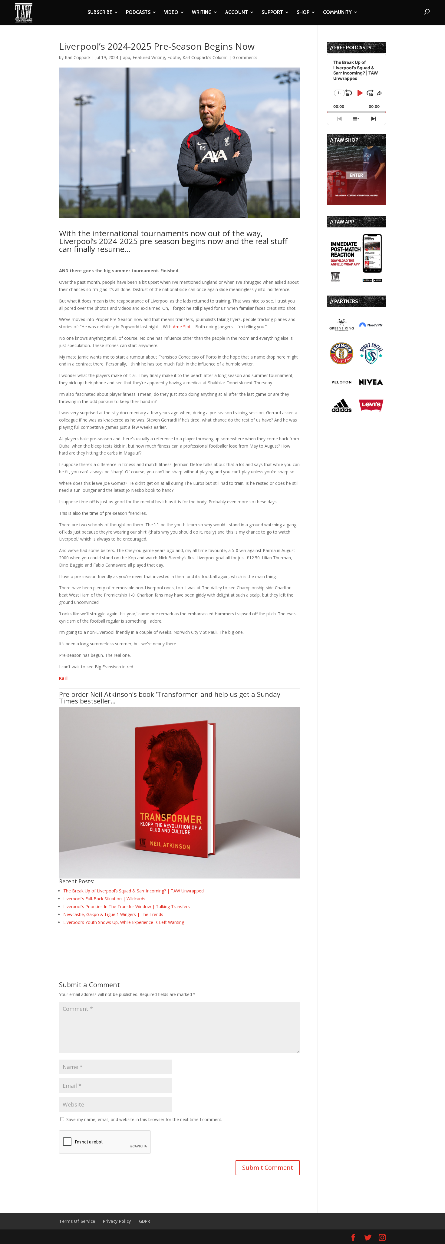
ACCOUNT (236, 12)
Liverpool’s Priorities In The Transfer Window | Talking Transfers (126, 906)
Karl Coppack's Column (205, 57)
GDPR (144, 1221)
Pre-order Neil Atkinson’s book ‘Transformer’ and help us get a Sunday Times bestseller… (169, 697)
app (126, 57)
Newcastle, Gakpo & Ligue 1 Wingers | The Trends (113, 914)
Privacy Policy (117, 1221)
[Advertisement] (130, 942)
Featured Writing (149, 57)
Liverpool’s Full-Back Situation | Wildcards (104, 899)
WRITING (202, 12)
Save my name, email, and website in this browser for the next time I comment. (144, 1119)
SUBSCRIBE (99, 12)
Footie (173, 57)
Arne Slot (182, 326)
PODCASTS (138, 12)
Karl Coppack (78, 57)
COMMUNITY (337, 12)
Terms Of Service (77, 1221)
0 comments (244, 57)
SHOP (303, 12)
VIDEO (171, 12)
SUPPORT (272, 12)
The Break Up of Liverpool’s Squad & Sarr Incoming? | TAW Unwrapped (133, 891)
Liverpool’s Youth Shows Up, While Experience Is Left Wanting (123, 922)
